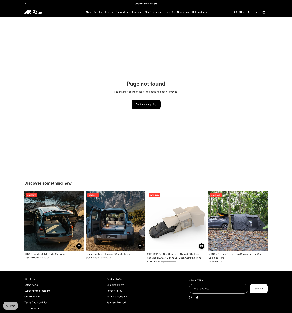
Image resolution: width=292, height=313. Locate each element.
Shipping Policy (115, 284)
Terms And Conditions (36, 302)
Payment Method (116, 302)
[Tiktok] (197, 297)
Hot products (31, 308)
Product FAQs (114, 279)
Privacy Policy (114, 290)
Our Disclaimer (32, 296)
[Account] (256, 12)
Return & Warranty (117, 296)
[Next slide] (264, 3)
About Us (29, 279)
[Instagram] (191, 297)
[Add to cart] (79, 246)
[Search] (249, 12)
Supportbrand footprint (37, 290)
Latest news (31, 284)
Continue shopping (146, 104)
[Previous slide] (25, 3)
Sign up (258, 288)
